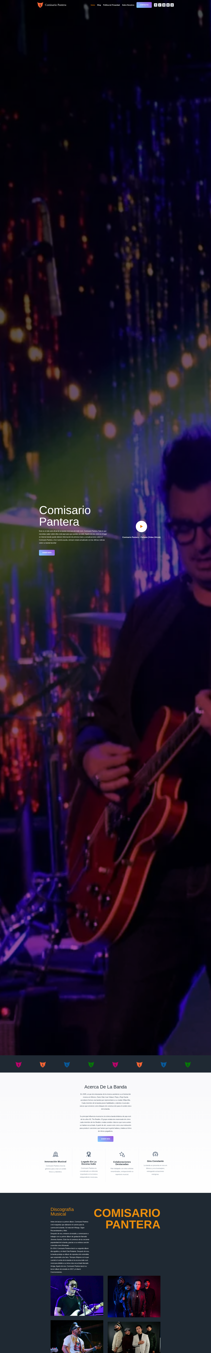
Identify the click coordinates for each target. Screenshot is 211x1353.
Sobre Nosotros (128, 5)
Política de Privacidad (111, 5)
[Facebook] (155, 5)
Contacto (144, 5)
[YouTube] (168, 5)
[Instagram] (164, 5)
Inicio (93, 5)
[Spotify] (172, 5)
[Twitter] (159, 5)
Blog (99, 5)
